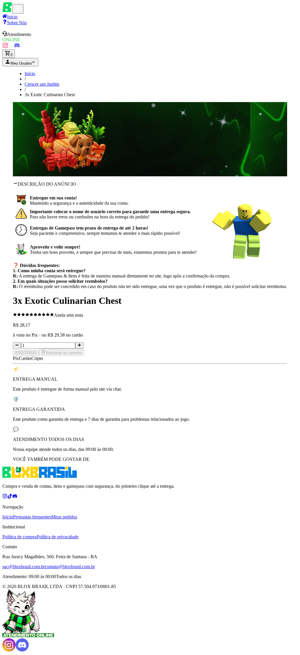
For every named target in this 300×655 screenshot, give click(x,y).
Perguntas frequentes (32, 516)
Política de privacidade (58, 536)
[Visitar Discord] (17, 46)
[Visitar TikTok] (11, 46)
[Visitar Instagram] (5, 46)
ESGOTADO (26, 353)
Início (30, 73)
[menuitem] (14, 22)
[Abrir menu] (18, 9)
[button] (150, 36)
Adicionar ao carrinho (64, 353)
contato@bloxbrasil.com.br (70, 566)
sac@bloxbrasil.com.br (23, 566)
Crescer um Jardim (42, 84)
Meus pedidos (64, 516)
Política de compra (19, 536)
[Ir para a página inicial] (7, 10)
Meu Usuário (21, 63)
